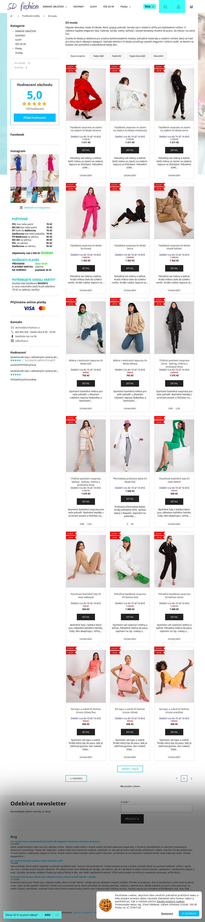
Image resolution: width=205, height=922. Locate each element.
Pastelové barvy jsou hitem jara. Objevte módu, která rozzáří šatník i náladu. (53, 877)
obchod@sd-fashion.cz (27, 327)
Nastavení (167, 913)
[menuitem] (55, 6)
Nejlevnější (98, 55)
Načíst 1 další (130, 768)
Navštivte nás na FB (25, 336)
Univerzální (86, 175)
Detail (86, 150)
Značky (19, 52)
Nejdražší (116, 55)
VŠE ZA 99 (20, 44)
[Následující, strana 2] (184, 778)
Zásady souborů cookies (170, 901)
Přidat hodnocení (34, 117)
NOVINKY (20, 35)
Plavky (18, 48)
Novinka (20, 67)
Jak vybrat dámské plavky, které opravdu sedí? (36, 860)
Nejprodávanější (137, 55)
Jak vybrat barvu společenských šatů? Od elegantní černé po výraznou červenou (55, 841)
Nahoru (77, 778)
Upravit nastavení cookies (87, 912)
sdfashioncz (21, 340)
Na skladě (22, 62)
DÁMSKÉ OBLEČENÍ (25, 31)
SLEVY (18, 39)
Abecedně (158, 55)
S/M (170, 408)
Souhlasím (190, 913)
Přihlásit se (132, 818)
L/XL (178, 408)
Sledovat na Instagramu (37, 207)
